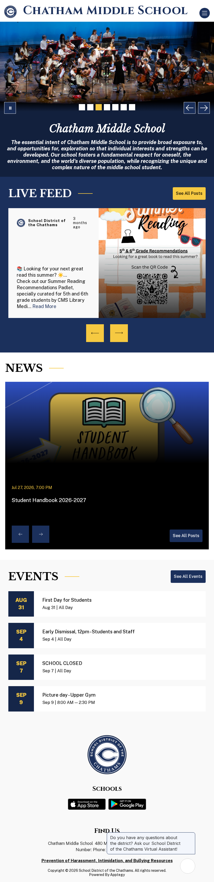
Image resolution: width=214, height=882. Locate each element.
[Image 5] (115, 107)
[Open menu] (204, 13)
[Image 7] (132, 107)
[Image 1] (82, 107)
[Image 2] (90, 107)
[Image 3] (99, 107)
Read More (44, 306)
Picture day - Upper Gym (69, 695)
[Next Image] (204, 108)
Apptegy (117, 875)
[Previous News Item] (20, 534)
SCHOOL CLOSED (62, 663)
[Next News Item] (41, 534)
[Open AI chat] (187, 866)
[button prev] (95, 333)
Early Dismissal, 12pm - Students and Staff (88, 631)
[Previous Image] (189, 108)
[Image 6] (124, 107)
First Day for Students (67, 600)
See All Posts (186, 535)
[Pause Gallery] (10, 108)
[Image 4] (107, 107)
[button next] (119, 333)
